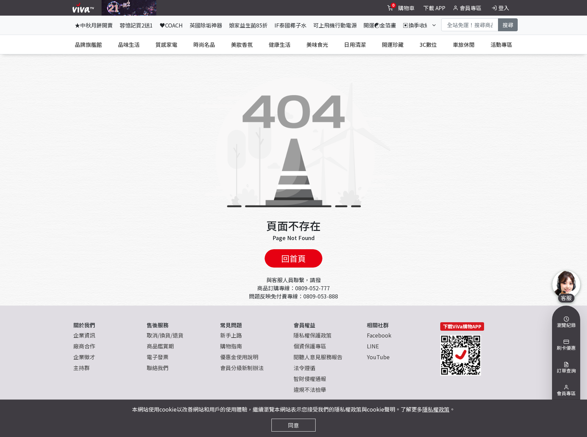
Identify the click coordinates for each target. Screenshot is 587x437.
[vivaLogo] (84, 8)
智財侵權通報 (310, 379)
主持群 (81, 368)
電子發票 (157, 357)
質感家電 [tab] (166, 44)
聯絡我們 (157, 368)
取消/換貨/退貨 (165, 335)
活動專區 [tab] (501, 44)
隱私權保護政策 (313, 335)
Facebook (379, 335)
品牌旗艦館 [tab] (88, 44)
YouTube (378, 357)
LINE (373, 346)
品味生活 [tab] (129, 44)
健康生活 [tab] (279, 44)
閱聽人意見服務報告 (318, 357)
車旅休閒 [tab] (464, 44)
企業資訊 (84, 335)
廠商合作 (84, 346)
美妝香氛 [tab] (242, 44)
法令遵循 (304, 368)
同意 (293, 425)
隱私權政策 (435, 409)
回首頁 (293, 258)
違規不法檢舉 (310, 389)
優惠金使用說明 (239, 357)
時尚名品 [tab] (204, 44)
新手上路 (231, 335)
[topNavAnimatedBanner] (129, 8)
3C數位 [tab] (428, 44)
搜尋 (507, 25)
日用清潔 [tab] (355, 44)
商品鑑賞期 (160, 346)
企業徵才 (84, 357)
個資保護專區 (310, 346)
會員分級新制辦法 (242, 368)
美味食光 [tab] (317, 44)
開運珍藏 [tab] (393, 44)
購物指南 (231, 346)
